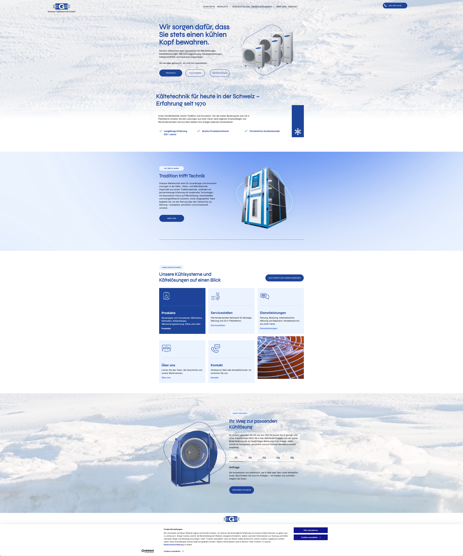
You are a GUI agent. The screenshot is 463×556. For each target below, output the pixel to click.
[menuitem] (209, 6)
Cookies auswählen (172, 551)
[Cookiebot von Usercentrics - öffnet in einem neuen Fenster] (147, 551)
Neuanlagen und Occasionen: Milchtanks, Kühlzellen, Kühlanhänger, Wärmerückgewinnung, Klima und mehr (182, 321)
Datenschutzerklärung (174, 545)
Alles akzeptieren (310, 530)
